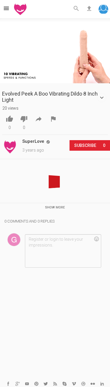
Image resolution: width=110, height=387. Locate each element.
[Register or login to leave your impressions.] (63, 251)
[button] (103, 10)
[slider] (55, 81)
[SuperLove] (10, 147)
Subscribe (89, 145)
